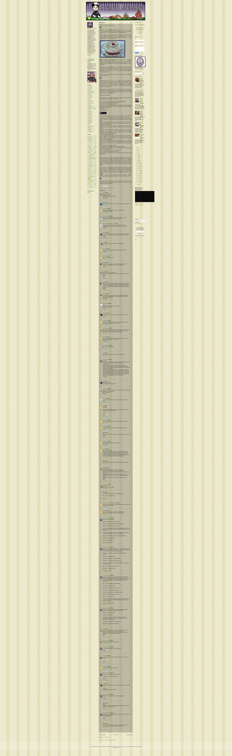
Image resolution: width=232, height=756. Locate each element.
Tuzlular (88, 180)
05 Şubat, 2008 (105, 709)
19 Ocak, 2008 (105, 377)
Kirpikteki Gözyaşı (106, 216)
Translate (139, 223)
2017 (137, 148)
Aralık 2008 (138, 163)
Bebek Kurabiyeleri (90, 91)
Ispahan (128, 37)
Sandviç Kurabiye (141, 123)
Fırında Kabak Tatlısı (90, 143)
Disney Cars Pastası (91, 101)
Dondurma (89, 140)
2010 (137, 158)
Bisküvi (95, 138)
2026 (137, 147)
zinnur (104, 281)
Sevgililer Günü (90, 121)
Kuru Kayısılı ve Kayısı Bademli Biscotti (140, 90)
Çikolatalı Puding (91, 184)
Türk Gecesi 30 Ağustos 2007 (142, 135)
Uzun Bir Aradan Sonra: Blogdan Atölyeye (90, 60)
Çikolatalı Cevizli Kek (93, 182)
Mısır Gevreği (93, 168)
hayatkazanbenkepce (107, 640)
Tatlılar (89, 178)
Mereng (93, 164)
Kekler (92, 155)
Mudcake (88, 166)
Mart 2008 (138, 178)
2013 (137, 153)
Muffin (92, 166)
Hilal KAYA (105, 398)
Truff (92, 179)
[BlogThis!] (105, 186)
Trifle (91, 179)
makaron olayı (125, 59)
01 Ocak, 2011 (105, 727)
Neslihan (104, 293)
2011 (137, 157)
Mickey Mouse (89, 118)
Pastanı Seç (105, 666)
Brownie (88, 139)
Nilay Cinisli (105, 441)
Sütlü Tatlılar (91, 176)
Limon (88, 159)
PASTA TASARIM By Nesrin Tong (109, 223)
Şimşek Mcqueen (90, 131)
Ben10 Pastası (89, 95)
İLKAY (104, 192)
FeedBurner (142, 235)
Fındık (95, 141)
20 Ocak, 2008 (105, 402)
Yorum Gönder (104, 729)
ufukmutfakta (105, 208)
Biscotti (91, 138)
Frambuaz (91, 141)
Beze (88, 138)
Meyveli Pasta (93, 165)
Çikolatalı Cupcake (90, 183)
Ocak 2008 (138, 182)
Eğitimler (139, 33)
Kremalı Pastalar (90, 157)
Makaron (90, 164)
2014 (137, 152)
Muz (93, 166)
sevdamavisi (105, 484)
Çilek (95, 184)
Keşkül (91, 156)
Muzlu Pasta (92, 167)
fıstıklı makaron (114, 80)
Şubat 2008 (138, 180)
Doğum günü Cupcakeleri (91, 108)
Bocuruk (104, 232)
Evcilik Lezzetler (106, 345)
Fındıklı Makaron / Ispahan (107, 25)
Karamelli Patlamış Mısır (90, 153)
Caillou (88, 98)
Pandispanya (89, 169)
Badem (95, 135)
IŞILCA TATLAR (106, 359)
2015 (137, 150)
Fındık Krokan (89, 142)
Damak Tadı (105, 655)
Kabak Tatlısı (94, 150)
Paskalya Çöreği (141, 79)
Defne (104, 242)
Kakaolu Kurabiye (91, 152)
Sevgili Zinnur (114, 70)
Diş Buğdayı (89, 105)
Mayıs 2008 (138, 175)
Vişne (92, 180)
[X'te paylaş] (106, 186)
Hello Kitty (89, 114)
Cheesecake (94, 139)
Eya (103, 405)
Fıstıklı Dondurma (90, 144)
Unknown (104, 248)
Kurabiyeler (93, 158)
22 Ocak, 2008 (105, 652)
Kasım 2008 (138, 165)
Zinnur (109, 80)
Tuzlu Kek (95, 179)
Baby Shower (89, 89)
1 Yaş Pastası (89, 88)
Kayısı (95, 153)
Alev (103, 381)
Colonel (125, 746)
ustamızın (120, 59)
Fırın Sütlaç (94, 142)
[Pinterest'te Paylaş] (108, 186)
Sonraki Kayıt (102, 734)
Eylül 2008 (138, 168)
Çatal (93, 180)
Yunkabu (104, 313)
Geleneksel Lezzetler (91, 146)
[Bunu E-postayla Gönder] (103, 186)
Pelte (92, 170)
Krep (95, 157)
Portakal (91, 171)
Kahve (88, 151)
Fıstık (95, 143)
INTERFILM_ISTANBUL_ (139, 205)
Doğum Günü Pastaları (91, 107)
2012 (137, 155)
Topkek (88, 179)
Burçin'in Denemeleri (107, 517)
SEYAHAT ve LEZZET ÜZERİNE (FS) (109, 502)
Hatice (104, 262)
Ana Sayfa (115, 734)
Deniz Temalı (89, 100)
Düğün (88, 110)
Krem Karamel (94, 156)
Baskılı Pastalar (139, 32)
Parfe (92, 169)
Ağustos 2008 (138, 170)
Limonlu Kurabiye (91, 163)
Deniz (104, 202)
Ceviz (91, 139)
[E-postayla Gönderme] (102, 186)
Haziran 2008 (138, 173)
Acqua (104, 683)
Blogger (137, 746)
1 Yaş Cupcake (90, 86)
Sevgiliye (89, 123)
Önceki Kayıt (129, 734)
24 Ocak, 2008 (105, 699)
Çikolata (92, 181)
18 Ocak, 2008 (105, 198)
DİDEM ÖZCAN (105, 303)
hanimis (104, 448)
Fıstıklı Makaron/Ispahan (122, 60)
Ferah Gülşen (105, 320)
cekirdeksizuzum (106, 328)
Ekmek (93, 140)
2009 (137, 160)
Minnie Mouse (89, 120)
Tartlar (95, 176)
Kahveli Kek (93, 151)
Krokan (88, 158)
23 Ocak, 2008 (105, 680)
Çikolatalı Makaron (141, 111)
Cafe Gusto (105, 419)
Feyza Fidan (105, 388)
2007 (137, 184)
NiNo (104, 352)
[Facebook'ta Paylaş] (107, 186)
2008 (137, 162)
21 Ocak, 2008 (105, 463)
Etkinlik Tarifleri (90, 111)
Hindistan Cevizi (92, 149)
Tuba (104, 29)
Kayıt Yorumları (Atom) (106, 737)
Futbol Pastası (89, 113)
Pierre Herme (127, 36)
